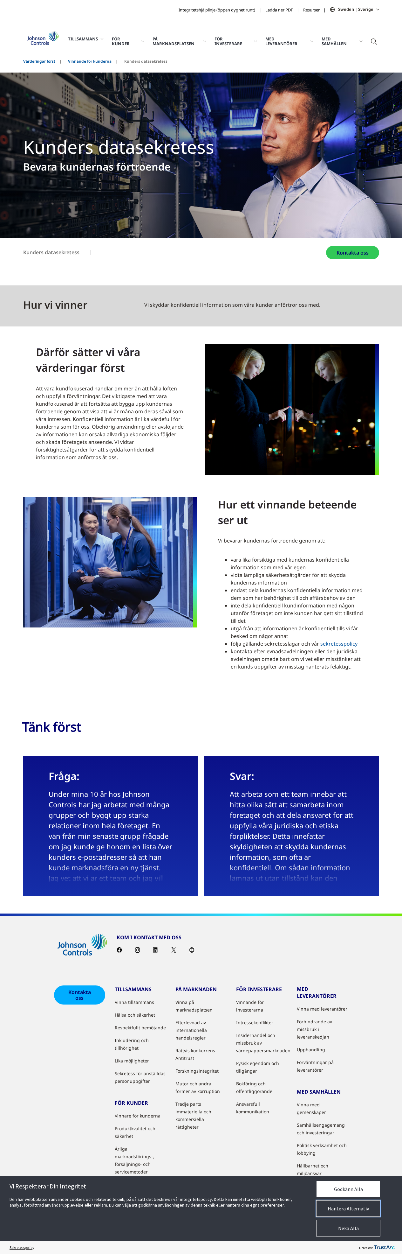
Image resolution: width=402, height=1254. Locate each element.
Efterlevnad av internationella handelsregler (191, 1030)
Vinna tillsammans (134, 1002)
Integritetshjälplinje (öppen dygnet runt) (217, 10)
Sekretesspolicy (22, 1247)
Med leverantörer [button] (281, 41)
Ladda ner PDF (279, 10)
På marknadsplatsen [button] (173, 41)
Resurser (311, 10)
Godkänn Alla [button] (348, 1189)
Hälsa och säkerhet (135, 1015)
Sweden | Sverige (355, 9)
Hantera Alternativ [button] (348, 1208)
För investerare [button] (228, 41)
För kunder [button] (121, 41)
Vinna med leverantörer (322, 1009)
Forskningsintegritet (197, 1071)
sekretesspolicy (339, 643)
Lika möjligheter (132, 1061)
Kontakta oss (353, 252)
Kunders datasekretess (51, 252)
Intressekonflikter (254, 1022)
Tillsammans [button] (83, 39)
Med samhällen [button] (334, 41)
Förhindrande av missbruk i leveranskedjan (314, 1029)
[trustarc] (384, 1247)
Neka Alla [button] (348, 1228)
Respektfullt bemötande (140, 1028)
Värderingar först (39, 61)
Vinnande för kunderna (90, 61)
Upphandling (311, 1050)
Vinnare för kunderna (137, 1116)
